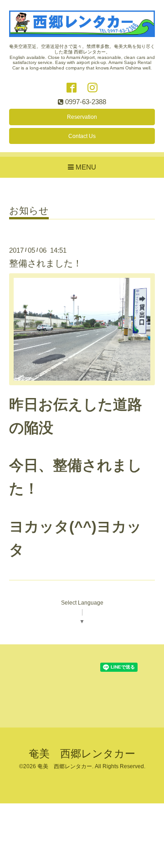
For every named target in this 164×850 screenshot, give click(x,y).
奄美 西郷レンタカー (82, 754)
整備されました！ (45, 263)
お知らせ (29, 211)
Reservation (82, 117)
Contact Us (82, 136)
